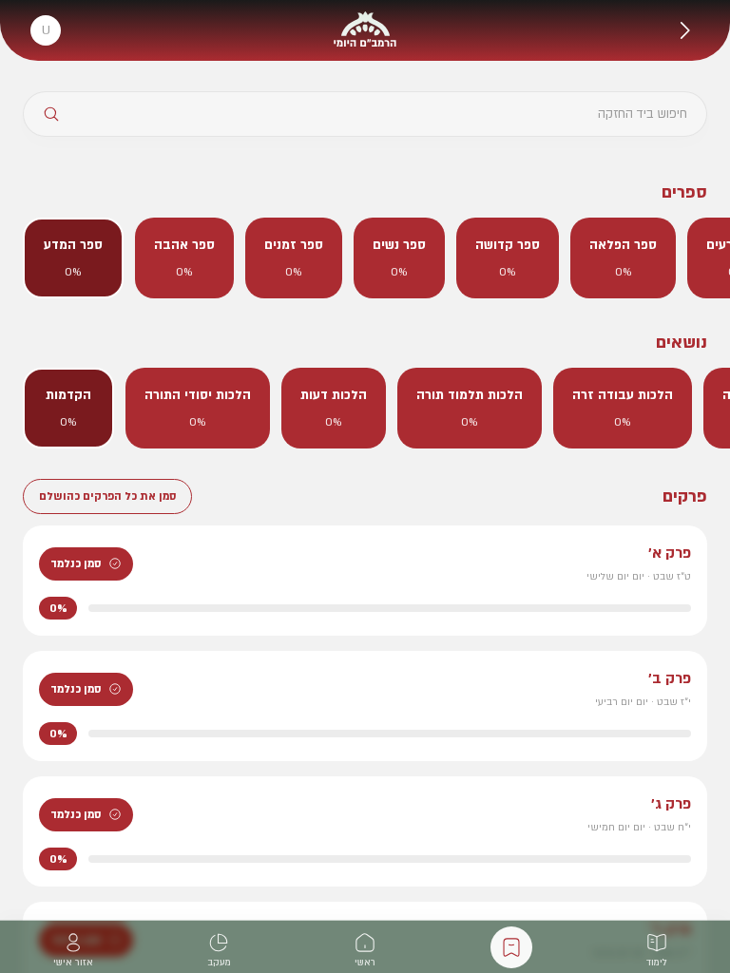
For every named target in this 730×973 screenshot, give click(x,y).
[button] (684, 30)
